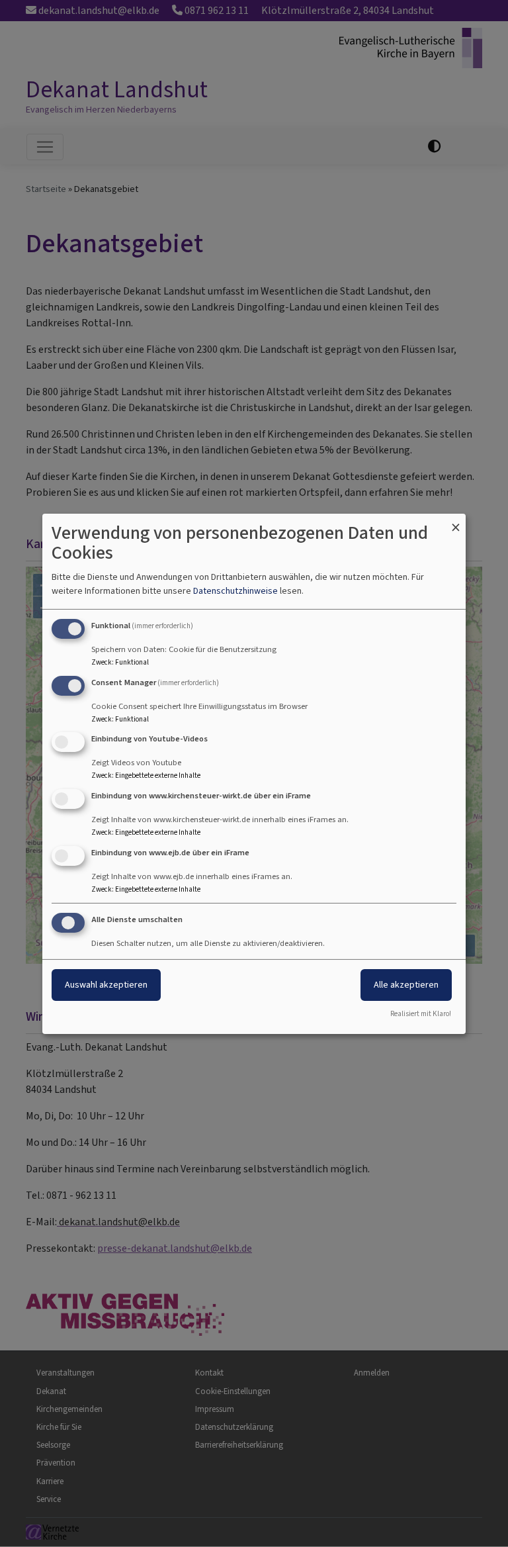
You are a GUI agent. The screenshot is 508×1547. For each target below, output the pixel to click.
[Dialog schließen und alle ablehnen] (456, 521)
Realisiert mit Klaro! (420, 1014)
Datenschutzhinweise (235, 591)
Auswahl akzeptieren (106, 984)
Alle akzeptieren (406, 984)
